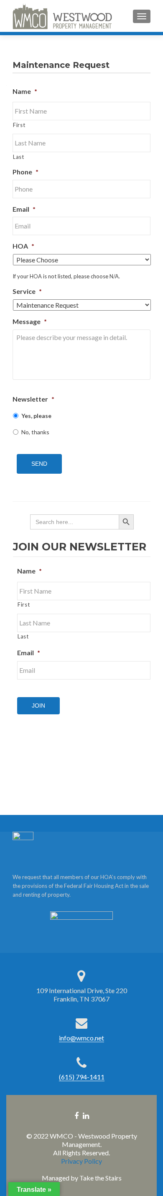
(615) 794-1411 (81, 1077)
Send (39, 463)
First (19, 125)
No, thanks (35, 432)
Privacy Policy (81, 1161)
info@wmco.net (81, 1038)
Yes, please (36, 415)
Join (38, 705)
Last (18, 156)
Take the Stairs (100, 1178)
